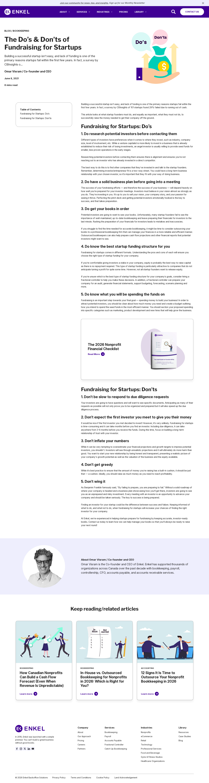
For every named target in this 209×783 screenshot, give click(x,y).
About (63, 12)
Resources (184, 732)
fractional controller (157, 280)
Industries (103, 12)
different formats (122, 252)
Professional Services (151, 748)
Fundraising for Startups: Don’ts (35, 118)
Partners (81, 748)
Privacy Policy (59, 777)
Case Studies (185, 736)
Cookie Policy (102, 777)
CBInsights (122, 107)
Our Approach (84, 736)
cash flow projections (140, 235)
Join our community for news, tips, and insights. (84, 3)
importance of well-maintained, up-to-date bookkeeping (109, 218)
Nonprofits (146, 732)
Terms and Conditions (81, 777)
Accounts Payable (113, 740)
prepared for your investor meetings (115, 191)
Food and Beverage (150, 753)
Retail (143, 740)
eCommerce (146, 736)
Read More (94, 354)
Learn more (26, 694)
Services (82, 12)
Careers (81, 744)
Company (83, 727)
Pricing (123, 12)
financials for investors (135, 221)
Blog (7, 31)
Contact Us (192, 12)
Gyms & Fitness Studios (152, 757)
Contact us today (97, 522)
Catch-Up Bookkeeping (116, 748)
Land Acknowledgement (125, 777)
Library (139, 12)
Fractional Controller (114, 744)
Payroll (108, 736)
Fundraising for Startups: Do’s (34, 113)
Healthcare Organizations (153, 761)
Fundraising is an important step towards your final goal (108, 300)
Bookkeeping (21, 31)
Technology (146, 744)
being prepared (151, 497)
